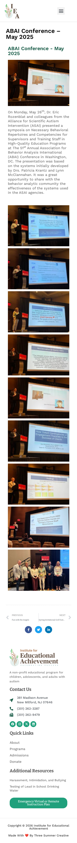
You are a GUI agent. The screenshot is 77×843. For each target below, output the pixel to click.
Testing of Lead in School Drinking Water (34, 788)
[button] (61, 11)
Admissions (19, 755)
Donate (16, 762)
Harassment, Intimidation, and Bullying (38, 780)
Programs (17, 749)
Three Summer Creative (51, 835)
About (15, 743)
